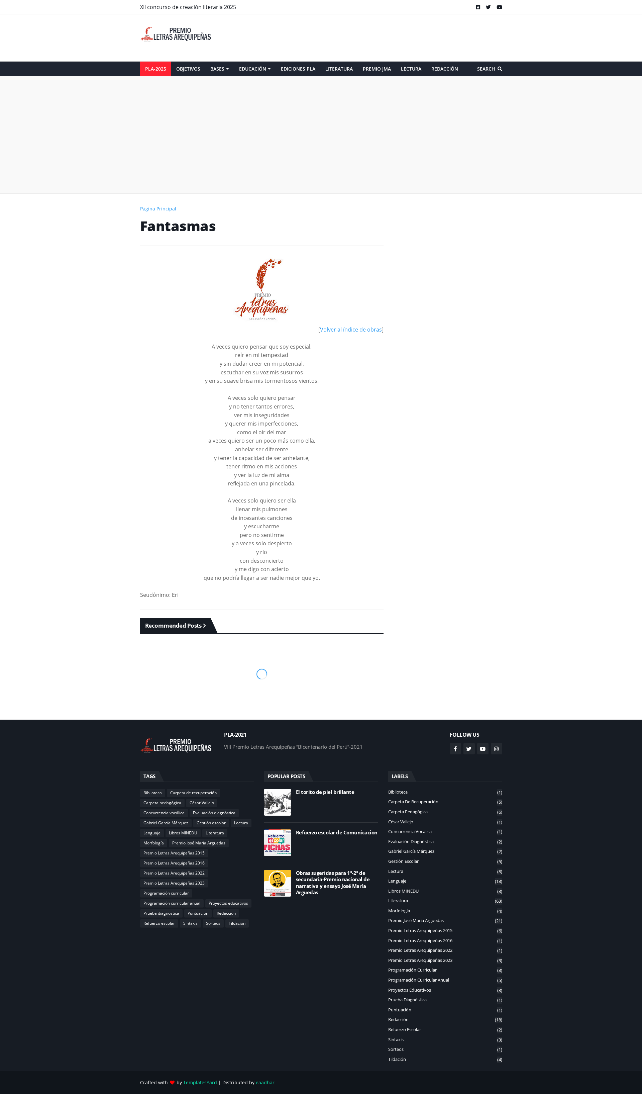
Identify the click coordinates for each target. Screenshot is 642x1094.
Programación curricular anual (171, 903)
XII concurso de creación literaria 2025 (188, 7)
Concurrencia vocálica (164, 813)
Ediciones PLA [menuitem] (298, 69)
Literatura (215, 833)
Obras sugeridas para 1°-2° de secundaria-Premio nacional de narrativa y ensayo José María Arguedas (333, 883)
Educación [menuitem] (252, 69)
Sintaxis (190, 923)
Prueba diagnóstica (161, 913)
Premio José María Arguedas (198, 843)
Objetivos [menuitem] (188, 69)
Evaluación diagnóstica (214, 813)
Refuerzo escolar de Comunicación (337, 832)
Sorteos (213, 923)
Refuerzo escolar (159, 923)
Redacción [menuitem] (444, 69)
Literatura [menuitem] (339, 69)
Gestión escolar (211, 823)
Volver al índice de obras (351, 329)
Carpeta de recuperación (193, 793)
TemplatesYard (200, 1082)
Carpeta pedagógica (162, 803)
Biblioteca (152, 793)
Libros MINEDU (183, 833)
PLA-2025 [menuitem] (155, 69)
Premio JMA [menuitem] (377, 69)
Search (486, 69)
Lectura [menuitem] (411, 69)
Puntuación (198, 913)
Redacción (226, 913)
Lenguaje (151, 833)
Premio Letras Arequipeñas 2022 (174, 873)
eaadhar (265, 1082)
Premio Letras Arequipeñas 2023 (174, 883)
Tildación (237, 923)
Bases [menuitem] (217, 69)
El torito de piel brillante (325, 792)
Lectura (241, 823)
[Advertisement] (380, 38)
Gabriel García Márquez (165, 823)
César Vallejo (202, 803)
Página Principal (158, 208)
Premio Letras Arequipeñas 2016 (174, 863)
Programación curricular (166, 893)
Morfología (153, 843)
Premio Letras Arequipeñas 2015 (174, 853)
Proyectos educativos (228, 903)
